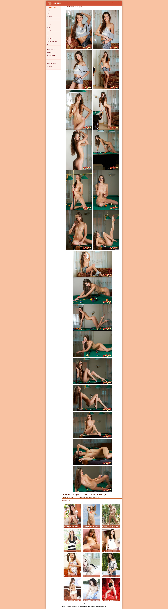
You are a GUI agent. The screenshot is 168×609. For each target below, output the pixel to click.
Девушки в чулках (50, 38)
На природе (49, 52)
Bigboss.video (114, 1)
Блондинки (49, 16)
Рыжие (48, 60)
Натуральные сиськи (51, 55)
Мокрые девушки (50, 46)
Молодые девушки (51, 49)
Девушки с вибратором (52, 41)
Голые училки (50, 32)
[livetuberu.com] (53, 3)
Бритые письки (50, 18)
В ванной (49, 24)
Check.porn (86, 603)
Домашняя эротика (51, 44)
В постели (49, 27)
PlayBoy (48, 13)
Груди (48, 35)
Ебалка (48, 10)
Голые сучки (49, 30)
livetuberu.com (70, 606)
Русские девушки (50, 58)
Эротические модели (51, 63)
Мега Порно (49, 66)
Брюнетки (49, 21)
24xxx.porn (81, 603)
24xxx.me (119, 1)
